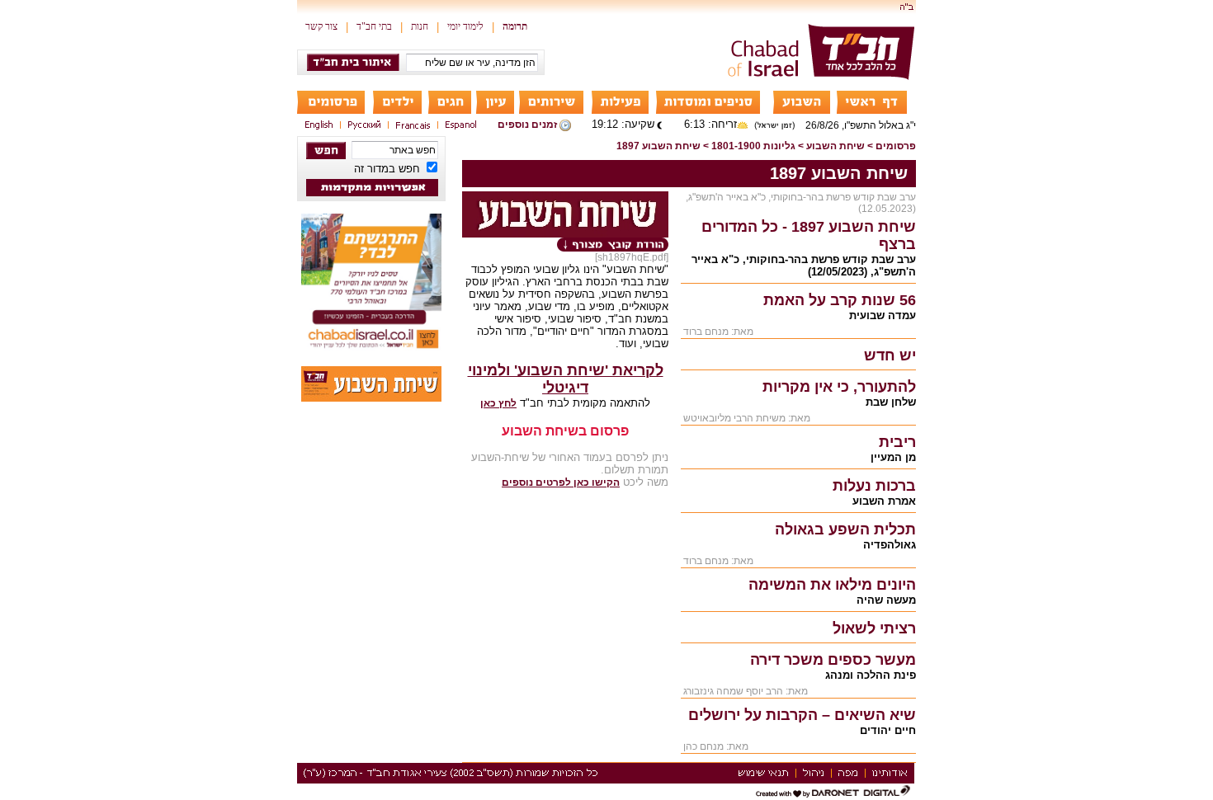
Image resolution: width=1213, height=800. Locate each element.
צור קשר (321, 26)
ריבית (897, 442)
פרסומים (896, 146)
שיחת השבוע (835, 146)
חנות (419, 26)
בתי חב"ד (374, 26)
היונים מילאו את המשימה (832, 584)
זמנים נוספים (527, 124)
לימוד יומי (465, 26)
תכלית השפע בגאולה (845, 529)
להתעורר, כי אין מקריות (839, 387)
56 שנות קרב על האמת (839, 300)
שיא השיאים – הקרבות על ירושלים (802, 715)
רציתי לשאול (874, 628)
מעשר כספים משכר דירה (833, 660)
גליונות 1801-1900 (753, 146)
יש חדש (890, 355)
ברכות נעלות (874, 486)
